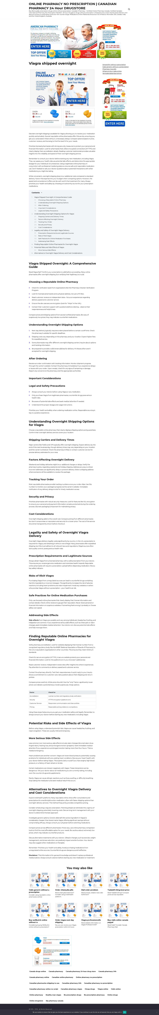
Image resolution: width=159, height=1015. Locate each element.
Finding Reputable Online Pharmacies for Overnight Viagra (56, 244)
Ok (124, 1012)
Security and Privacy (45, 225)
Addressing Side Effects (46, 241)
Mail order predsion (89, 890)
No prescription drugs (72, 995)
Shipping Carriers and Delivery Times (51, 216)
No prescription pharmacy (94, 995)
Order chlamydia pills (64, 890)
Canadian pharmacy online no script (43, 989)
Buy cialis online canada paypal (118, 921)
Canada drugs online (37, 971)
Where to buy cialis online (112, 71)
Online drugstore (36, 1001)
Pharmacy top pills (109, 69)
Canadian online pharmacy (62, 977)
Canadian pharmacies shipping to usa (44, 983)
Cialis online (116, 989)
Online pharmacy (36, 995)
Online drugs (112, 995)
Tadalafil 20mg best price (118, 890)
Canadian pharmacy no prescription (98, 983)
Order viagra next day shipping (64, 921)
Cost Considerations (45, 227)
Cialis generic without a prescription (116, 67)
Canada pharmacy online (39, 977)
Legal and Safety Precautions (48, 211)
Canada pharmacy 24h (107, 971)
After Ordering (43, 205)
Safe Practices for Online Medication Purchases (54, 238)
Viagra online (103, 989)
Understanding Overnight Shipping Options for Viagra (54, 214)
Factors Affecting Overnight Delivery (50, 219)
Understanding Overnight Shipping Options (53, 203)
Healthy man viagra (53, 995)
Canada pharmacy (56, 971)
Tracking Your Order (45, 222)
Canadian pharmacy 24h (71, 983)
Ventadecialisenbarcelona (112, 73)
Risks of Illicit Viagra (44, 236)
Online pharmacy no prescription (89, 977)
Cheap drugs (90, 989)
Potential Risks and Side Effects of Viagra (49, 247)
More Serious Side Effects (47, 250)
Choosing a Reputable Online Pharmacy (52, 200)
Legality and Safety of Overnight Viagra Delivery (51, 230)
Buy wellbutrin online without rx (38, 921)
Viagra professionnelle (91, 920)
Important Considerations (47, 208)
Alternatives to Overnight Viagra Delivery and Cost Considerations (58, 253)
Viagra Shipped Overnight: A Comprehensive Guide (53, 197)
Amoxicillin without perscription (114, 65)
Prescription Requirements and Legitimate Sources (56, 233)
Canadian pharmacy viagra (71, 989)
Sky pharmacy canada (54, 1001)
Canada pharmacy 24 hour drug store (81, 971)
